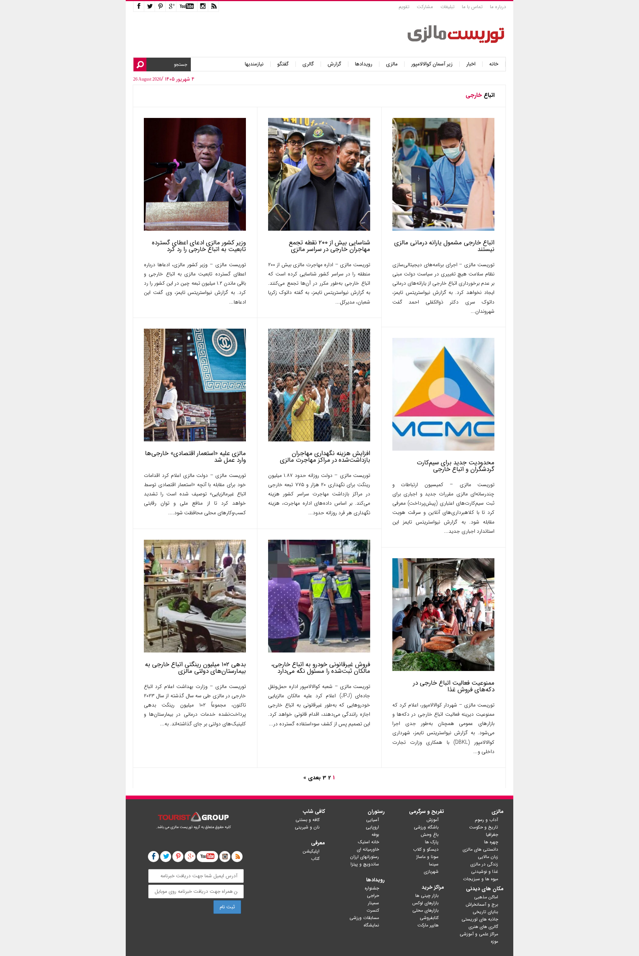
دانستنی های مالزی (480, 849)
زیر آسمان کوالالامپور (432, 64)
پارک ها (432, 841)
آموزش (432, 819)
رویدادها (363, 64)
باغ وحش (430, 834)
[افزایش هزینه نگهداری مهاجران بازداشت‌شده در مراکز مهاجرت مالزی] (319, 439)
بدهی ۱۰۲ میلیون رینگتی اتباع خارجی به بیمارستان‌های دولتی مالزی (195, 668)
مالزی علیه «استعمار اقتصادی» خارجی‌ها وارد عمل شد (195, 456)
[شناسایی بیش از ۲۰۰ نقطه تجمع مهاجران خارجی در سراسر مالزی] (319, 229)
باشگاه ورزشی (426, 827)
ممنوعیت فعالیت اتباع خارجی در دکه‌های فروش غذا (453, 686)
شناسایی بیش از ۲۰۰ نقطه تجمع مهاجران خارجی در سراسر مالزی (329, 246)
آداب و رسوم (486, 819)
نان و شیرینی (307, 827)
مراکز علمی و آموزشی (479, 934)
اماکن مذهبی (486, 897)
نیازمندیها (254, 64)
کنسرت (372, 910)
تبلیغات (447, 7)
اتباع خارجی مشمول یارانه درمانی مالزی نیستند (444, 246)
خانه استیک (368, 841)
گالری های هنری (483, 926)
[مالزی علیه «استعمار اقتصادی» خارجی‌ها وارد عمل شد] (195, 439)
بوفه (375, 834)
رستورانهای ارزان (364, 856)
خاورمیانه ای (368, 849)
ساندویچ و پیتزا (365, 864)
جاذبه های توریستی (480, 919)
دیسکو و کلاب (426, 849)
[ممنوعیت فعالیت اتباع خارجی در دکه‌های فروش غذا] (443, 669)
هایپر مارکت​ (428, 925)
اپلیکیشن (311, 851)
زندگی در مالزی (484, 864)
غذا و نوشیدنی (484, 871)
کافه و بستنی (307, 819)
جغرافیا (492, 834)
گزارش (334, 64)
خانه (493, 64)
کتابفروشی (429, 917)
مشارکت (425, 7)
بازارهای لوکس (425, 902)
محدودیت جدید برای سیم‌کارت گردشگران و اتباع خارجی (455, 466)
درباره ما (498, 7)
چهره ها (491, 841)
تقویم (404, 7)
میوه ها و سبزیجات (480, 878)
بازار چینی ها (427, 895)
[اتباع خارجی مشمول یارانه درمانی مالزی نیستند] (443, 229)
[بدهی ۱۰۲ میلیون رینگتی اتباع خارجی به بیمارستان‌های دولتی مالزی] (195, 650)
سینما (434, 864)
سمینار (373, 902)
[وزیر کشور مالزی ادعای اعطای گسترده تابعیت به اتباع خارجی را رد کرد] (195, 229)
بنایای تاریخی (485, 911)
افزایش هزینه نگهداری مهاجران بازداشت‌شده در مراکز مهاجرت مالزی (325, 456)
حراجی (373, 895)
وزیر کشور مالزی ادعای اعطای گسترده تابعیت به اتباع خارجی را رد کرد (199, 246)
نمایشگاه (371, 925)
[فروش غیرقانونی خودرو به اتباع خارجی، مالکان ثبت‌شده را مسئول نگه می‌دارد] (319, 650)
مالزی (392, 64)
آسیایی (372, 819)
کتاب (315, 858)
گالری (308, 64)
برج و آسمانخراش (482, 904)
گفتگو (283, 64)
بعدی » (312, 777)
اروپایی (372, 827)
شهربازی (431, 871)
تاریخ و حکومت (483, 827)
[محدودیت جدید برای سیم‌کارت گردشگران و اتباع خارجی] (443, 449)
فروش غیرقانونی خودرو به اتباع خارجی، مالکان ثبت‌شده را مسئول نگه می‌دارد (320, 668)
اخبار (471, 64)
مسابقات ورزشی (364, 917)
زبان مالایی (488, 856)
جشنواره (372, 888)
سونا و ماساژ (427, 856)
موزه (494, 941)
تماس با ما (472, 7)
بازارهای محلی (425, 910)
